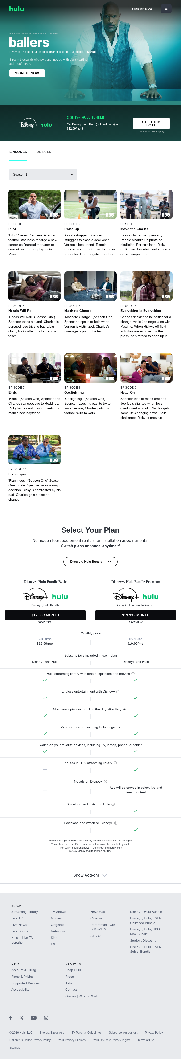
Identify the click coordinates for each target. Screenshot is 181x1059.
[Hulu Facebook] (14, 1017)
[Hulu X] (25, 1017)
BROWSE (18, 906)
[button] (18, 150)
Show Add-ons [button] (87, 875)
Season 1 (20, 174)
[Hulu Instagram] (46, 1017)
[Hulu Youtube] (37, 1017)
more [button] (91, 51)
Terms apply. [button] (125, 841)
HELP (15, 964)
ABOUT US (73, 964)
